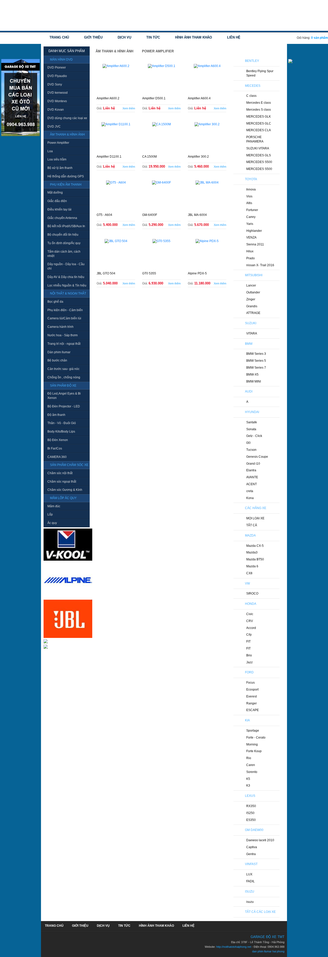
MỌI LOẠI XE (255, 518)
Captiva (251, 847)
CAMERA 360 (57, 457)
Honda (250, 604)
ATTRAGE (253, 313)
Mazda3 (252, 552)
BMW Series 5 (256, 360)
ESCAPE (252, 710)
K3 (248, 785)
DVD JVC (54, 126)
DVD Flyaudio (57, 76)
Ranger (251, 703)
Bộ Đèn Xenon (57, 440)
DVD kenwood (57, 92)
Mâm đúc (53, 506)
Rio (248, 758)
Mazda (250, 535)
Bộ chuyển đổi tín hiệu (62, 234)
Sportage (252, 730)
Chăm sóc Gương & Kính (64, 490)
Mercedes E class (258, 102)
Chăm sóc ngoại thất (61, 481)
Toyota (251, 179)
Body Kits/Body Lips (61, 431)
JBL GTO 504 (106, 273)
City (249, 634)
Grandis (251, 306)
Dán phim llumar (58, 352)
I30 (248, 443)
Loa (50, 151)
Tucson (251, 450)
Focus (250, 682)
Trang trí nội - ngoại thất (63, 344)
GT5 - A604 (104, 215)
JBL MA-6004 (197, 215)
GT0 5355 (149, 273)
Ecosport (252, 689)
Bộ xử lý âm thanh (60, 168)
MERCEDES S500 (259, 162)
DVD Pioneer (56, 67)
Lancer (251, 285)
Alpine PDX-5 (197, 273)
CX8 (249, 573)
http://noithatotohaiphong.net (233, 946)
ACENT (251, 484)
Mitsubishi (253, 275)
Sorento (251, 772)
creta (249, 491)
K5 (248, 779)
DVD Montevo (57, 101)
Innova (251, 189)
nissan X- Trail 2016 (260, 265)
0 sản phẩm (319, 38)
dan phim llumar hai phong (268, 951)
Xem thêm (128, 108)
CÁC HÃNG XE (255, 508)
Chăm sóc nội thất (60, 473)
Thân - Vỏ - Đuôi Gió (61, 423)
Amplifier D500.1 (154, 98)
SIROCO (252, 593)
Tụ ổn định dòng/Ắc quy (63, 243)
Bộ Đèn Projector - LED (63, 406)
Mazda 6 (252, 566)
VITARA (251, 333)
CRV (249, 621)
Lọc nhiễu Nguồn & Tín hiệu (66, 285)
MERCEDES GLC (258, 123)
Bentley (252, 61)
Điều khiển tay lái (59, 209)
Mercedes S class (258, 109)
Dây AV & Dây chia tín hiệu (65, 277)
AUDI (248, 391)
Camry (250, 217)
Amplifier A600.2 (108, 98)
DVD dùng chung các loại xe (67, 118)
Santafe (251, 422)
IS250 (250, 813)
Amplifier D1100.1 (109, 156)
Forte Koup (254, 751)
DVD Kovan (55, 109)
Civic (249, 614)
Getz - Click (254, 436)
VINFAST (251, 864)
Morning (252, 744)
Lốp (50, 514)
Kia (247, 720)
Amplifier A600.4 (199, 98)
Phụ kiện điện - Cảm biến (65, 310)
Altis (249, 203)
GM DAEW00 (254, 830)
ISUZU (249, 891)
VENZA (251, 237)
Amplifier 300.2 (198, 156)
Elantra (251, 470)
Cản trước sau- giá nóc (63, 369)
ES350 (251, 820)
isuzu (250, 902)
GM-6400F (149, 215)
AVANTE (252, 477)
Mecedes (252, 86)
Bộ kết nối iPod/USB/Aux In (66, 226)
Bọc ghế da (55, 301)
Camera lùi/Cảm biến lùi (64, 318)
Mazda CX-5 (255, 546)
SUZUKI (250, 323)
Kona (250, 498)
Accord (251, 628)
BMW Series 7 (256, 367)
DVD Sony (54, 84)
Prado (250, 258)
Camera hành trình (60, 327)
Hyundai (252, 412)
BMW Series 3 (256, 354)
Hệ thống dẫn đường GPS (65, 176)
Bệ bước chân (57, 360)
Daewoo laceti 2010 (260, 840)
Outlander (253, 292)
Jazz (249, 662)
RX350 (251, 806)
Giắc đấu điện (57, 201)
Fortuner (252, 210)
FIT (248, 641)
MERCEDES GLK (258, 116)
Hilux (249, 251)
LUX (249, 874)
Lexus (250, 796)
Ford (249, 672)
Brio (249, 655)
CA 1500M (149, 156)
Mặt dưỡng (55, 192)
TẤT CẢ (251, 525)
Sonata (251, 429)
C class (251, 96)
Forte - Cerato (255, 737)
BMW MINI (253, 381)
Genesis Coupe (257, 456)
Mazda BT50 (255, 559)
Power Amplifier (58, 143)
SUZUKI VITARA (257, 148)
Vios (249, 196)
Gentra (251, 854)
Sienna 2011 (255, 244)
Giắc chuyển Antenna (62, 218)
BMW (248, 344)
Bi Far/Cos (54, 448)
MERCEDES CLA (258, 130)
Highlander (254, 231)
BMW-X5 (252, 374)
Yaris (249, 224)
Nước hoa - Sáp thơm (62, 335)
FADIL (250, 881)
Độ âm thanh (56, 415)
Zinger (250, 299)
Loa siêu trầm (56, 159)
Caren (250, 765)
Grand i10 (253, 463)
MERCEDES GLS (258, 155)
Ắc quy (52, 523)
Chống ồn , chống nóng (63, 377)
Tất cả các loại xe (260, 912)
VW (247, 583)
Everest (251, 696)
